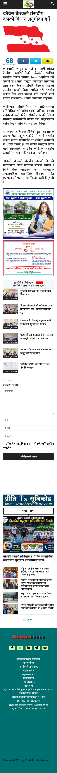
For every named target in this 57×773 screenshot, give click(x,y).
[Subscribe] (48, 61)
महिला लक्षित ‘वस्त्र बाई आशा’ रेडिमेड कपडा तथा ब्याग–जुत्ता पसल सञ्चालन (35, 571)
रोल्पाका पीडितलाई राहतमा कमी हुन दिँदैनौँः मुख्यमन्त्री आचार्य (35, 322)
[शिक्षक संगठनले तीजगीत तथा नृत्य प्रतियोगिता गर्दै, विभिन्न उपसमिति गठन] (10, 309)
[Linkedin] (29, 648)
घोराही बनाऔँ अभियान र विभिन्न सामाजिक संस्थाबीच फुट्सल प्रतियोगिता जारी (28, 558)
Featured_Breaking (10, 298)
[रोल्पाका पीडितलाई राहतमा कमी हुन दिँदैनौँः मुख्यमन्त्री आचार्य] (10, 324)
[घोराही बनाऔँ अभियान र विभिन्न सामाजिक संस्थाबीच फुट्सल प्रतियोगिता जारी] (28, 534)
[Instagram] (20, 648)
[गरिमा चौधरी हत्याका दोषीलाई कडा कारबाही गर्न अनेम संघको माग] (10, 338)
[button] (52, 4)
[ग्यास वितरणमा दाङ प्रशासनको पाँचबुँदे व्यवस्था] (10, 367)
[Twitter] (37, 648)
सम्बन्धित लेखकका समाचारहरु (28, 285)
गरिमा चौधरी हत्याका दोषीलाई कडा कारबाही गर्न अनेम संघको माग (37, 337)
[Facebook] (12, 648)
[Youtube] (45, 648)
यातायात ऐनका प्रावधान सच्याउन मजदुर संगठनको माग (35, 351)
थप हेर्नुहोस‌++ (27, 619)
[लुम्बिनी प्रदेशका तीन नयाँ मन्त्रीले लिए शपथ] (10, 294)
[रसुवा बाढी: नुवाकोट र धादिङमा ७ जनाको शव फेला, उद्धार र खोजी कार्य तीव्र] (10, 597)
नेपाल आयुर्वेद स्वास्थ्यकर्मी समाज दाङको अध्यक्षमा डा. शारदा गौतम (37, 607)
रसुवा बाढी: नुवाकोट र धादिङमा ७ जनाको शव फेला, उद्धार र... (36, 595)
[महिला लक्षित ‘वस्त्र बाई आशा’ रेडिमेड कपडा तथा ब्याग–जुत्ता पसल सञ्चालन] (10, 572)
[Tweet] (35, 61)
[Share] (23, 61)
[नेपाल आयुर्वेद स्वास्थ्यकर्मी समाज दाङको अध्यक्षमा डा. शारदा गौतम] (10, 609)
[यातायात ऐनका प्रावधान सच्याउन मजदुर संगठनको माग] (10, 353)
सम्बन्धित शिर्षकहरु (23, 282)
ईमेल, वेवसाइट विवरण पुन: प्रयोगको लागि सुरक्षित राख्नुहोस (28, 446)
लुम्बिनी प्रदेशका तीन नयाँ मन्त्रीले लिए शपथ (35, 293)
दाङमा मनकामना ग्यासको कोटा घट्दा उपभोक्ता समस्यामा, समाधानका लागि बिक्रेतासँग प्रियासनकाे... (36, 585)
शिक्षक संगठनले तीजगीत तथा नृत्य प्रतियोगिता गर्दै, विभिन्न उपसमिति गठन (36, 309)
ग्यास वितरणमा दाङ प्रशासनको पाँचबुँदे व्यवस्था (35, 366)
